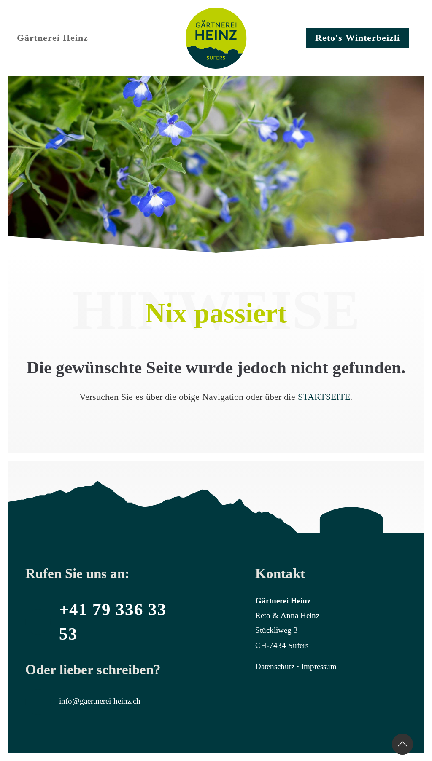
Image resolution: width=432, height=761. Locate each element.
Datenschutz (274, 666)
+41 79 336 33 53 (113, 621)
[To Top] (402, 744)
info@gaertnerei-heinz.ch (99, 701)
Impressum (319, 666)
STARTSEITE (324, 396)
